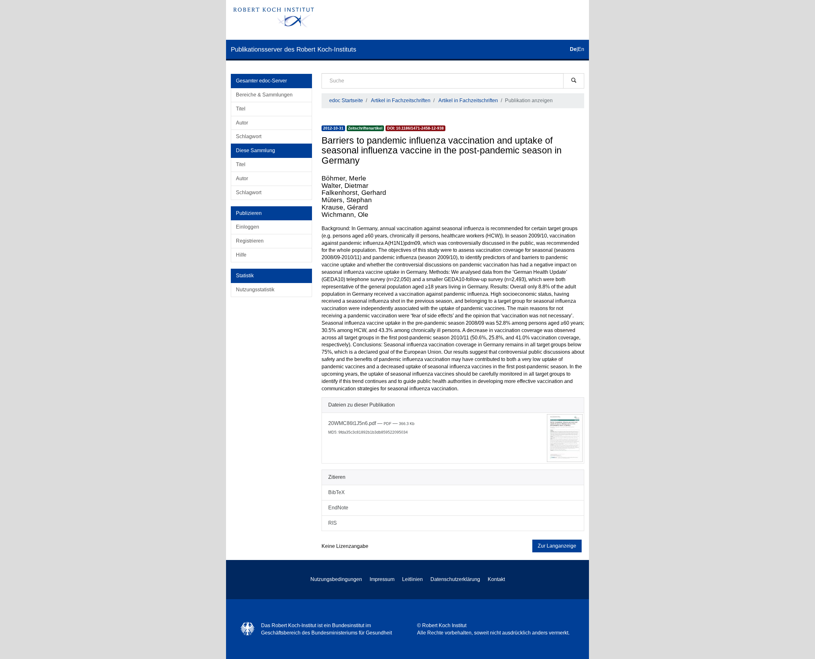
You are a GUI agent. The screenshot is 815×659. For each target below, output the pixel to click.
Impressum (382, 579)
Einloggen (247, 227)
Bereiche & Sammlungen (264, 94)
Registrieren (250, 241)
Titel (240, 108)
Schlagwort (248, 136)
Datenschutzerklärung (455, 579)
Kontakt (496, 579)
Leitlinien (412, 579)
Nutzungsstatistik (255, 289)
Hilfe (241, 255)
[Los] (573, 81)
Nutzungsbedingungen (336, 579)
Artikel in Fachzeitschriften (400, 100)
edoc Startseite (346, 100)
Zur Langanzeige (557, 546)
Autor (242, 122)
